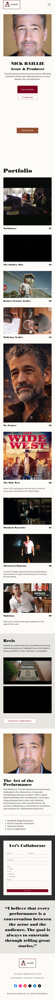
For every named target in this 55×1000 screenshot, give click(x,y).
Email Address (10, 860)
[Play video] (50, 224)
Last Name (31, 853)
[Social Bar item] (15, 985)
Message (9, 879)
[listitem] (27, 204)
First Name (10, 853)
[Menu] (49, 4)
